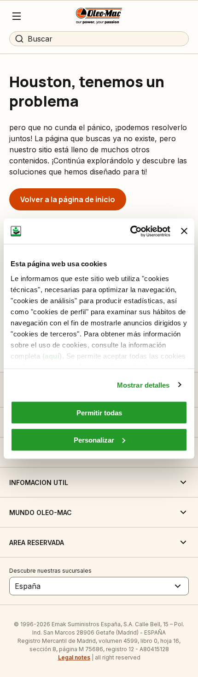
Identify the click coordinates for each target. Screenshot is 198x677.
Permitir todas (99, 413)
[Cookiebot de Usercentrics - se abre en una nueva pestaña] (130, 231)
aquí (52, 355)
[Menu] (16, 16)
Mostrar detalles (143, 385)
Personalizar (94, 439)
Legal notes (74, 657)
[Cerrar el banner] (184, 231)
